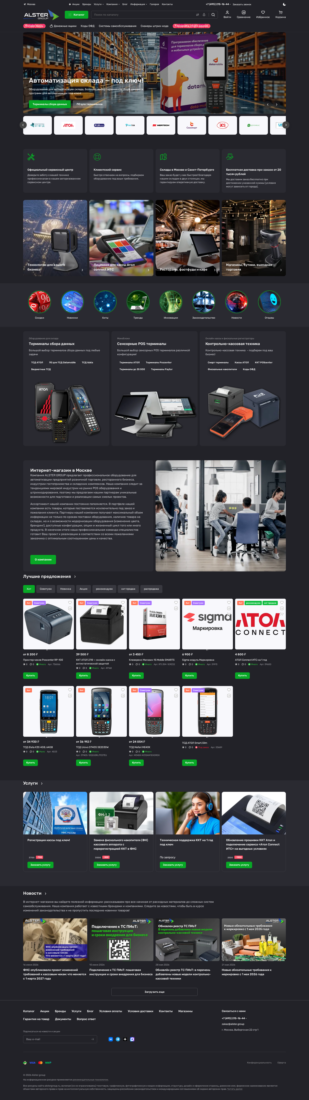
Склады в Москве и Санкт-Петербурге (187, 169)
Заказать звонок (242, 4)
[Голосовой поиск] (205, 14)
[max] (132, 1039)
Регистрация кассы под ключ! (48, 840)
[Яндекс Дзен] (125, 1039)
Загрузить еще (155, 991)
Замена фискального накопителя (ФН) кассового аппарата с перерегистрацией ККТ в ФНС (121, 844)
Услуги (76, 1011)
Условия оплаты (110, 1011)
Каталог (28, 1011)
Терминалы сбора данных (50, 104)
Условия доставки (140, 1011)
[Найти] (213, 14)
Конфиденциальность (259, 1062)
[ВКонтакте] (111, 1039)
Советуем (46, 588)
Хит (29, 588)
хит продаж (128, 588)
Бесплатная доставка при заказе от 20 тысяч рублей (253, 172)
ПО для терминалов (90, 104)
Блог (90, 1011)
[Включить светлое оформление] (284, 4)
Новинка (65, 588)
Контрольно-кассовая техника (232, 344)
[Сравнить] (70, 608)
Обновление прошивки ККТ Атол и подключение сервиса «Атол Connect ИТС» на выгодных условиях (253, 844)
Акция (83, 588)
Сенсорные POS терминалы (141, 344)
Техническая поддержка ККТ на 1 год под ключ (186, 842)
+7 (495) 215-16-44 (217, 4)
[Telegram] (118, 1039)
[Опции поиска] (197, 14)
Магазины (185, 1011)
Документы (63, 1019)
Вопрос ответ (86, 1019)
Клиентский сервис (108, 169)
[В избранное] (70, 602)
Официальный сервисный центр (50, 169)
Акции (44, 1011)
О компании (43, 559)
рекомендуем (104, 588)
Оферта (281, 1062)
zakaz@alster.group (233, 1024)
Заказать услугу (40, 864)
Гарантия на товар (36, 1019)
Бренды (60, 1011)
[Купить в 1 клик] (123, 614)
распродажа (151, 588)
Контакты (166, 1011)
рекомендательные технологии (90, 1079)
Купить (30, 675)
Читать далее (234, 1089)
